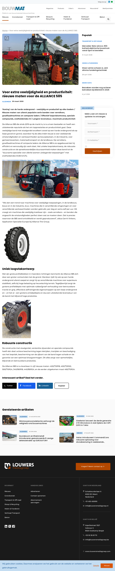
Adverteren (82, 8)
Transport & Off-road (33, 18)
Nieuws (5, 17)
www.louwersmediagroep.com (97, 551)
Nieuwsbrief (94, 8)
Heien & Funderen (68, 18)
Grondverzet (17, 17)
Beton (102, 17)
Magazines (49, 8)
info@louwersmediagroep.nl (96, 506)
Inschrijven (97, 151)
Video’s (71, 8)
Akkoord (106, 565)
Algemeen (6, 101)
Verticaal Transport (85, 18)
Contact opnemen (38, 496)
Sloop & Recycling (50, 18)
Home (5, 30)
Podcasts (61, 8)
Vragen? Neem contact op (92, 466)
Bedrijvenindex (108, 8)
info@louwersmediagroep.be (97, 540)
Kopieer (61, 386)
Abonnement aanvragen (36, 501)
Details (96, 565)
